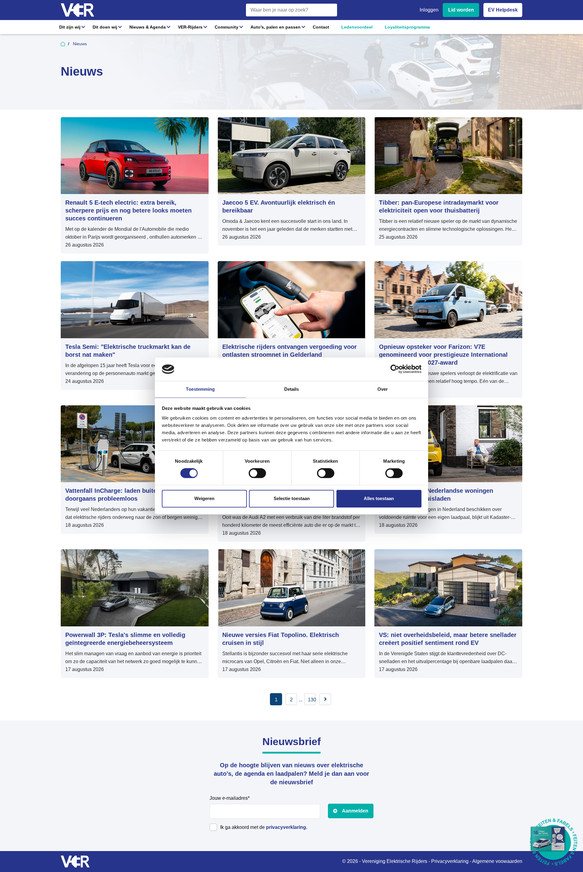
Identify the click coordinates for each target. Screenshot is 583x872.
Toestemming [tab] (200, 389)
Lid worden (461, 9)
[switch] (257, 473)
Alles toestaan (379, 498)
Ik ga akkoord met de (263, 827)
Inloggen (429, 9)
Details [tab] (291, 389)
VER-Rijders (190, 27)
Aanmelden (355, 810)
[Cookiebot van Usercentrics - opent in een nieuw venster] (394, 369)
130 (312, 699)
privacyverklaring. (286, 827)
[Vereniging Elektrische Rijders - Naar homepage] (77, 10)
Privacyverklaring (450, 861)
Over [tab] (382, 389)
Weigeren (204, 498)
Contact (321, 27)
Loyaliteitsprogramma (407, 27)
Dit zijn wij (69, 27)
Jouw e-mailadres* (230, 798)
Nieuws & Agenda (147, 27)
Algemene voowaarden (497, 861)
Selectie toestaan (292, 498)
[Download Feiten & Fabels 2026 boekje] (553, 842)
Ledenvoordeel (357, 27)
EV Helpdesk (503, 9)
